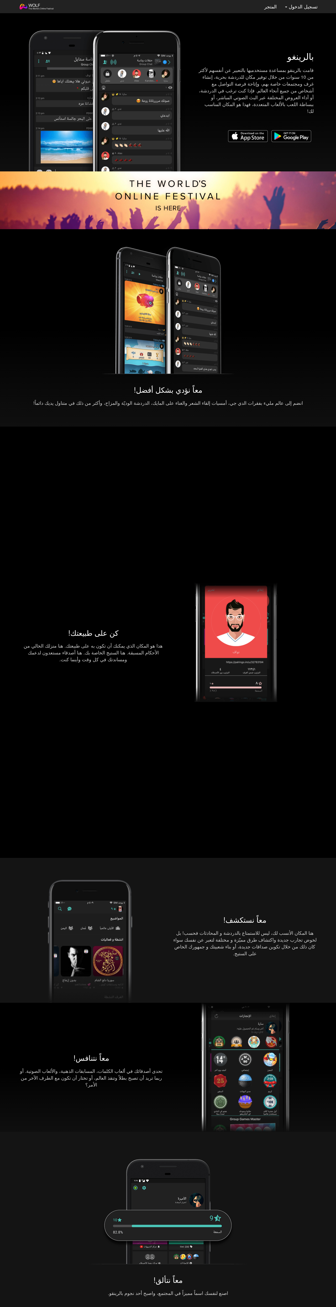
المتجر (270, 6)
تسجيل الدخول (302, 6)
